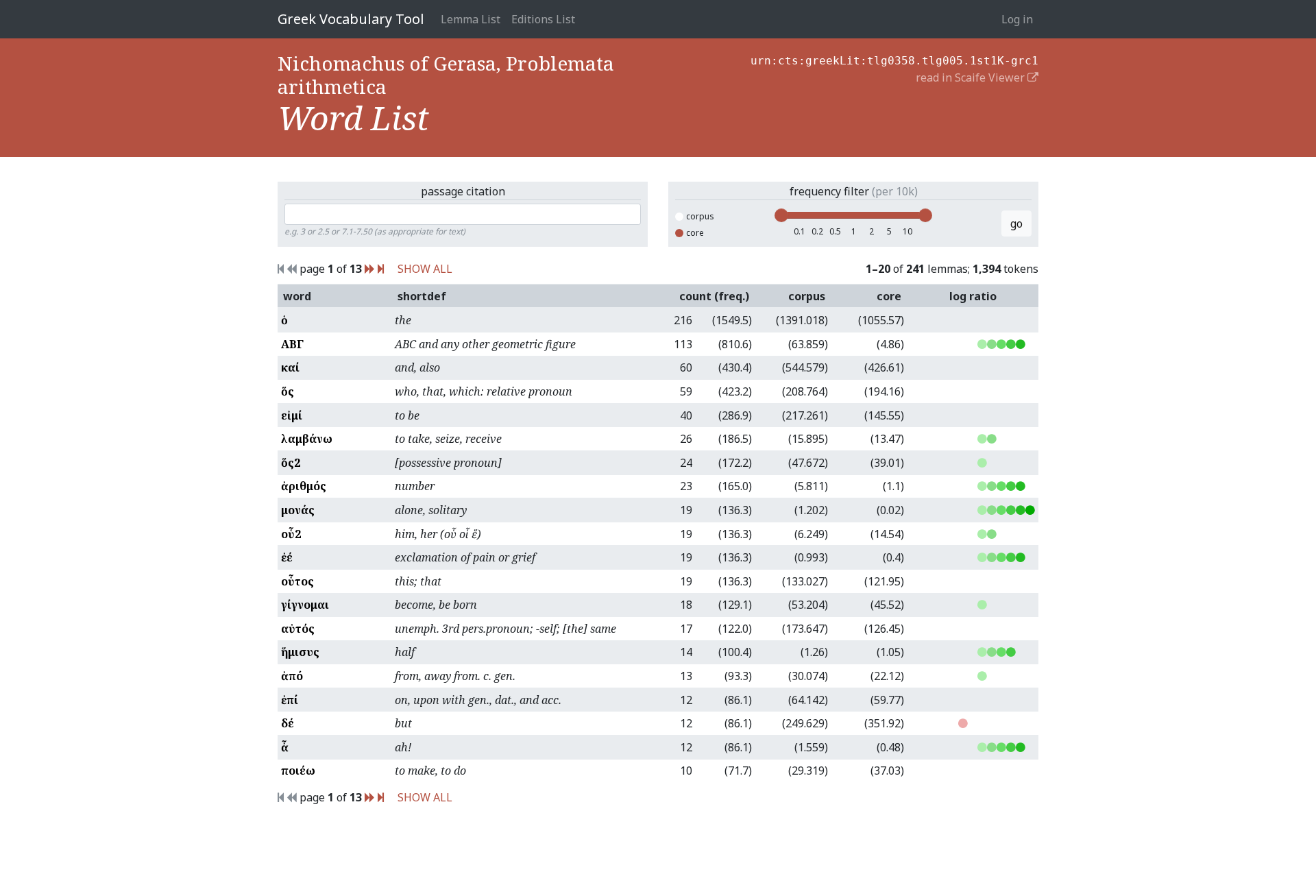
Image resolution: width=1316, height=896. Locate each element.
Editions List (543, 19)
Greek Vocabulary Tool (351, 19)
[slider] (781, 215)
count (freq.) (714, 296)
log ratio (973, 296)
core (695, 233)
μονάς (298, 510)
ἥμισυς (300, 651)
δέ (287, 723)
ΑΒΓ (292, 344)
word (297, 296)
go (1016, 223)
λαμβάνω (306, 438)
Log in (1017, 19)
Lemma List (470, 19)
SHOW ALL (425, 268)
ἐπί (289, 699)
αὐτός (298, 628)
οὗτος (297, 581)
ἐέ (287, 557)
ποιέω (298, 770)
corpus (700, 216)
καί (290, 367)
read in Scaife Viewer (971, 77)
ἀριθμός (303, 486)
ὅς (287, 391)
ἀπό (292, 675)
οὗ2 (291, 534)
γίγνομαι (305, 604)
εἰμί (291, 415)
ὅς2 (290, 462)
